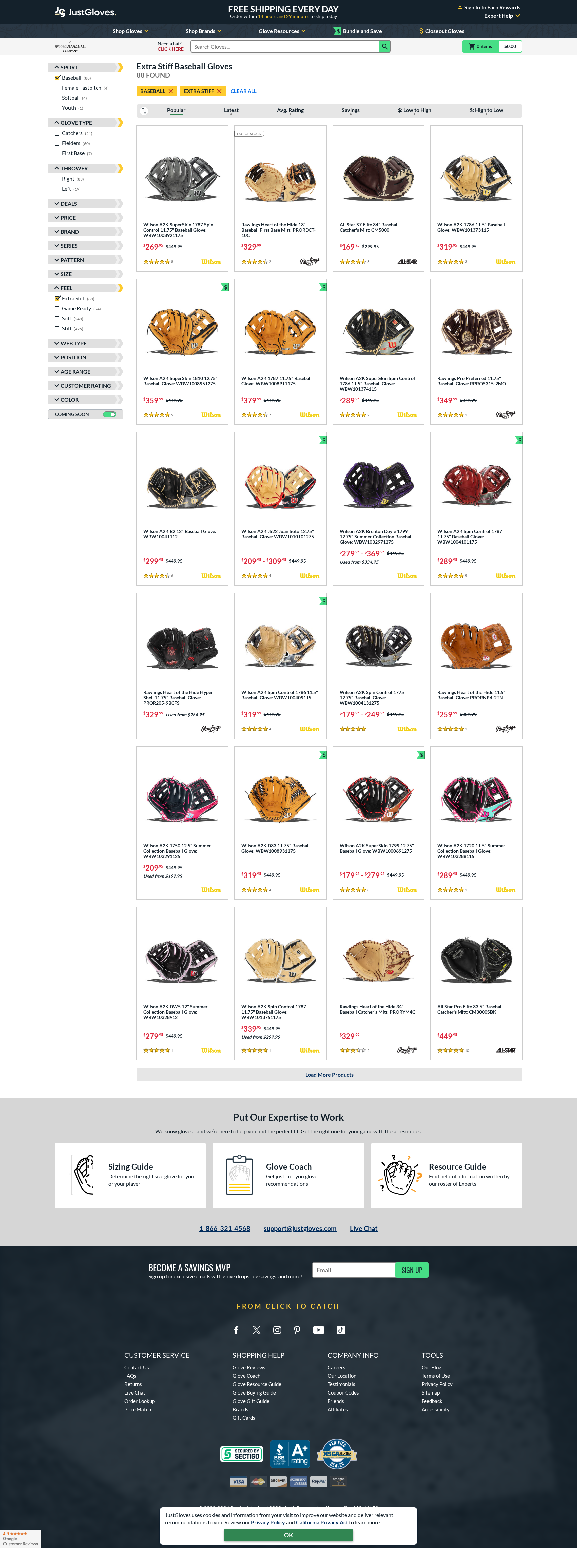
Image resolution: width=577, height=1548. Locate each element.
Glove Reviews (249, 1367)
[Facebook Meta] (236, 1330)
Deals (69, 203)
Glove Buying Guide (254, 1392)
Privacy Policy (268, 1522)
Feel (66, 288)
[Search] (385, 46)
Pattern (72, 259)
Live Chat (364, 1228)
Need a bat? (171, 46)
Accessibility (436, 1409)
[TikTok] (341, 1330)
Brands (240, 1409)
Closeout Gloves (444, 31)
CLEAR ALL (244, 91)
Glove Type (76, 122)
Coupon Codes (343, 1392)
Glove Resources (279, 31)
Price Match (137, 1409)
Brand (70, 231)
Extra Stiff (199, 91)
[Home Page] (85, 12)
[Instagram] (277, 1330)
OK (288, 1535)
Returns (133, 1384)
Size (66, 274)
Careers (336, 1367)
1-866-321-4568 (224, 1228)
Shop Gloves (127, 31)
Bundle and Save (359, 31)
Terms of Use (436, 1376)
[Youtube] (318, 1330)
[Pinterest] (297, 1330)
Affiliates (338, 1409)
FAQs (130, 1376)
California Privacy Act (322, 1522)
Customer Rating (86, 385)
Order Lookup (139, 1401)
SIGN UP (412, 1270)
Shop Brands (200, 31)
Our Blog (431, 1367)
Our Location (342, 1376)
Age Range (75, 371)
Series (69, 245)
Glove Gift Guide (251, 1401)
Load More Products (329, 1074)
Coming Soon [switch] (72, 414)
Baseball (152, 91)
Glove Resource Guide (257, 1384)
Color (70, 399)
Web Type (74, 343)
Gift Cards (244, 1418)
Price (68, 217)
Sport (69, 67)
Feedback (432, 1401)
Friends (336, 1401)
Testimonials (341, 1384)
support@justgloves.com (300, 1228)
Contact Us (136, 1367)
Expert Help (498, 15)
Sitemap (431, 1392)
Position (73, 357)
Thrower (74, 168)
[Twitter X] (257, 1330)
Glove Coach (246, 1376)
